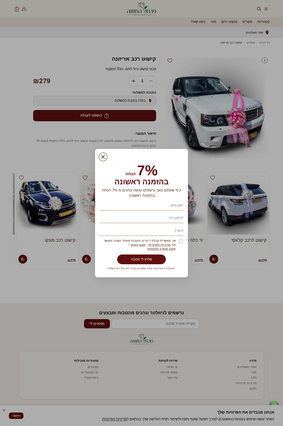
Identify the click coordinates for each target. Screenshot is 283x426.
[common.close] (103, 156)
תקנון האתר (138, 245)
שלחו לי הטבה (141, 259)
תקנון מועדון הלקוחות (161, 249)
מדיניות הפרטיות (159, 245)
